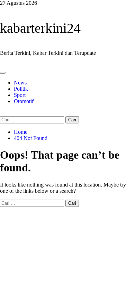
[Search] (2, 113)
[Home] (2, 65)
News (20, 83)
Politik (21, 89)
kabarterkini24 (40, 28)
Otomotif (24, 101)
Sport (20, 95)
